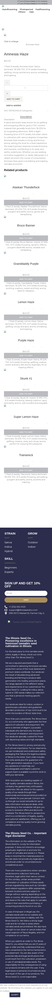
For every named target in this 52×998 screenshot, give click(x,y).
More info (4, 994)
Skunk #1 (26, 378)
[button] (26, 202)
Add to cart (13, 99)
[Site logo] (14, 6)
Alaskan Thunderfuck (26, 187)
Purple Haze (26, 340)
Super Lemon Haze (26, 416)
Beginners (9, 113)
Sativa (37, 113)
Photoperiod (27, 113)
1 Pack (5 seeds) (18, 44)
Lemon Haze (26, 302)
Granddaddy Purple (26, 263)
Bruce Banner (26, 225)
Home (7, 44)
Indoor (18, 113)
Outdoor (38, 193)
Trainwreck (26, 455)
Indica (34, 270)
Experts (29, 193)
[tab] (26, 116)
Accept (14, 995)
